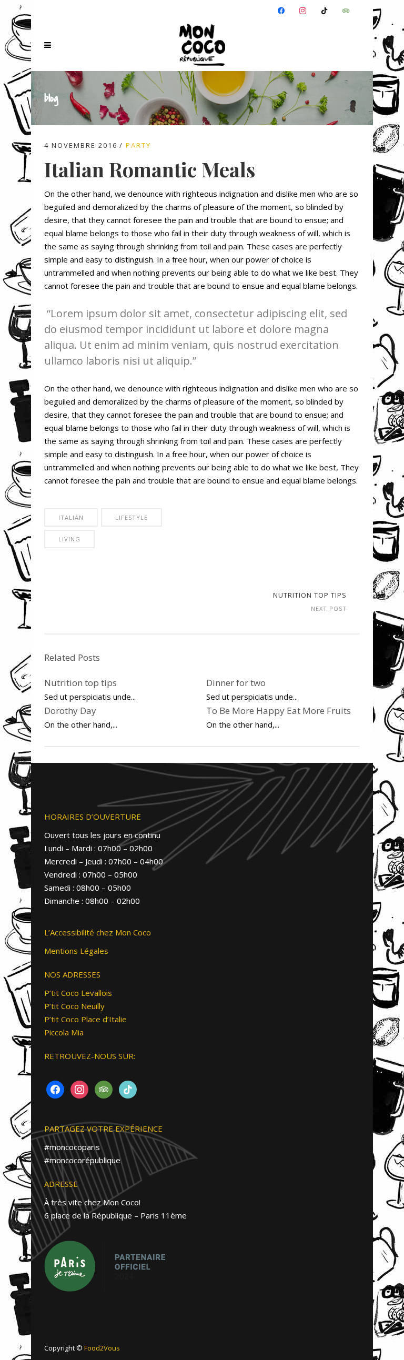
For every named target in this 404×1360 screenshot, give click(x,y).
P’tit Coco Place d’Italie (85, 1019)
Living (69, 539)
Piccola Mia (64, 1032)
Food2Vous (102, 1348)
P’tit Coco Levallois (78, 993)
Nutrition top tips (310, 595)
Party (138, 145)
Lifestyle (131, 517)
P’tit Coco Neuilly (74, 1006)
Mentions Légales (76, 950)
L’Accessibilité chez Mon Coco (97, 932)
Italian (71, 517)
